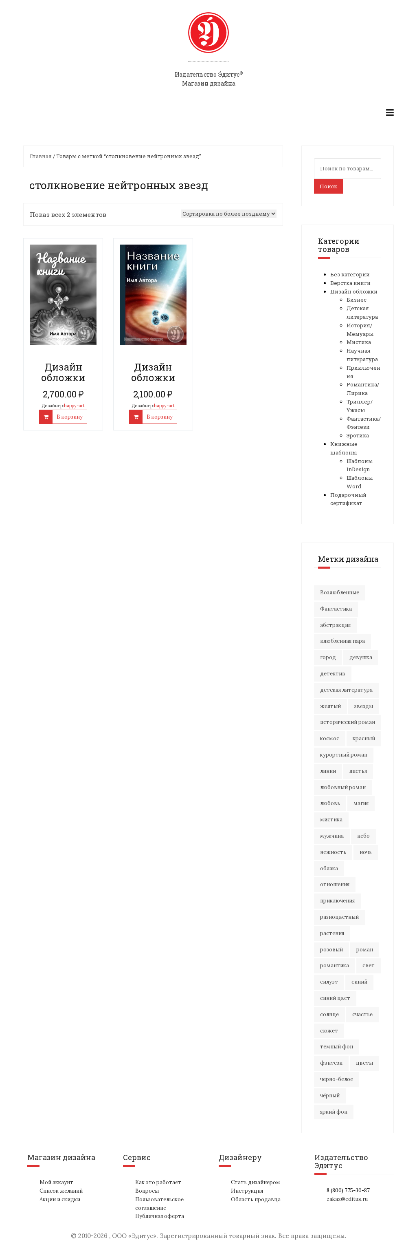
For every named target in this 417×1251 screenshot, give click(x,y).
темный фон (336, 1046)
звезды (363, 706)
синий (359, 981)
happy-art (74, 405)
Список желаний (61, 1190)
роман (364, 949)
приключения (337, 900)
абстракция (335, 625)
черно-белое (336, 1079)
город (328, 657)
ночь (366, 852)
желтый (330, 706)
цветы (364, 1062)
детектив (332, 673)
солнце (329, 1014)
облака (329, 868)
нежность (333, 852)
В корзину (70, 416)
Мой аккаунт (56, 1182)
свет (368, 965)
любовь (330, 803)
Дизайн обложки (353, 291)
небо (363, 835)
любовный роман (343, 787)
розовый (331, 949)
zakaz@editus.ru (347, 1199)
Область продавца (256, 1199)
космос (329, 738)
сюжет (329, 1030)
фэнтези (331, 1062)
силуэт (329, 981)
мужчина (332, 835)
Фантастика (336, 608)
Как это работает (158, 1182)
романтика (334, 965)
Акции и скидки (60, 1199)
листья (358, 771)
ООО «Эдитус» (134, 1236)
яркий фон (333, 1111)
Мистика (359, 342)
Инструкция (247, 1190)
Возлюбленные (339, 592)
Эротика (358, 435)
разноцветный (339, 916)
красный (364, 738)
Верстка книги (350, 283)
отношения (334, 884)
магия (361, 803)
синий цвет (335, 998)
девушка (360, 657)
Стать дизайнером (255, 1182)
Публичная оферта (159, 1216)
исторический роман (347, 722)
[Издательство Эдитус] (208, 40)
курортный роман (343, 754)
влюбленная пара (342, 641)
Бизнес (357, 299)
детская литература (346, 689)
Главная (41, 156)
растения (332, 933)
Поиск (328, 186)
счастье (362, 1014)
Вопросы (147, 1190)
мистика (331, 819)
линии (328, 771)
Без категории (350, 274)
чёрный (330, 1095)
